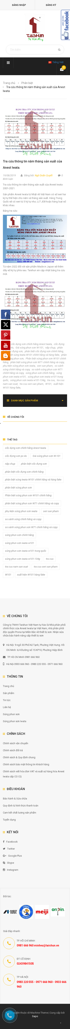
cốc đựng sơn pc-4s (16, 455)
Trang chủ (9, 83)
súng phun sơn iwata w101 (19, 543)
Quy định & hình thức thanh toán (20, 805)
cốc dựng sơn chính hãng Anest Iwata (31, 344)
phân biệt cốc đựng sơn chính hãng (44, 351)
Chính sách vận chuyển (15, 743)
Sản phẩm (8, 693)
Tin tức (6, 700)
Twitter (11, 848)
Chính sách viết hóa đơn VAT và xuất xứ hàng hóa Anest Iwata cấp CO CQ (33, 774)
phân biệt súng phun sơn (18, 487)
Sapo (35, 1016)
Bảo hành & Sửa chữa (15, 798)
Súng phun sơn (11, 714)
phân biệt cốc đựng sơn (34, 463)
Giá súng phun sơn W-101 (29, 347)
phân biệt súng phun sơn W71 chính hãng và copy (37, 362)
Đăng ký (51, 5)
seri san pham (45, 365)
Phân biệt (27, 83)
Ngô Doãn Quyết (43, 175)
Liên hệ (7, 707)
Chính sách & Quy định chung (19, 757)
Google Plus (15, 855)
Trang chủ (8, 686)
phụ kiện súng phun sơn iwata (19, 365)
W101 (48, 383)
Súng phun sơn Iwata (14, 721)
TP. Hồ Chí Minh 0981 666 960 (23, 657)
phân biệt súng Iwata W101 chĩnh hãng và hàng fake (31, 354)
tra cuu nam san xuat (16, 566)
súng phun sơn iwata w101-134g (27, 380)
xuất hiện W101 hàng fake (31, 574)
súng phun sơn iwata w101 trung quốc (25, 550)
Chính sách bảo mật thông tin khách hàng (26, 764)
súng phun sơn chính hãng (40, 373)
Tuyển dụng (9, 819)
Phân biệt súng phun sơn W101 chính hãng (28, 495)
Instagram (12, 869)
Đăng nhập (19, 5)
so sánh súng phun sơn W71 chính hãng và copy (31, 527)
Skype (10, 862)
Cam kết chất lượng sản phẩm (19, 812)
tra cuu (51, 380)
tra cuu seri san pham (31, 383)
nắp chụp (50, 347)
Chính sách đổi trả (13, 750)
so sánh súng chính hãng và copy (23, 519)
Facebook (12, 841)
